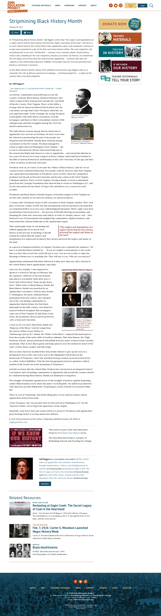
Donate (103, 588)
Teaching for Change (102, 595)
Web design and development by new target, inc (80, 605)
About (93, 5)
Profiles (36, 545)
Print (29, 32)
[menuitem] (41, 5)
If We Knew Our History (68, 433)
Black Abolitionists (45, 547)
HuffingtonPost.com (18, 422)
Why (43, 588)
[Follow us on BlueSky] (80, 581)
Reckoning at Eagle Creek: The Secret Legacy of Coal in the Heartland (62, 507)
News (57, 5)
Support (82, 5)
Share (16, 32)
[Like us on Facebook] (75, 581)
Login (143, 6)
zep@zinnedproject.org (83, 599)
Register (127, 588)
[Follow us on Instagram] (85, 581)
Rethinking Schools (80, 595)
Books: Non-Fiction (40, 503)
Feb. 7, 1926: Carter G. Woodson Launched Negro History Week (60, 529)
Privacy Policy (80, 608)
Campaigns (69, 5)
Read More (45, 484)
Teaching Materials (41, 5)
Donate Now (130, 5)
